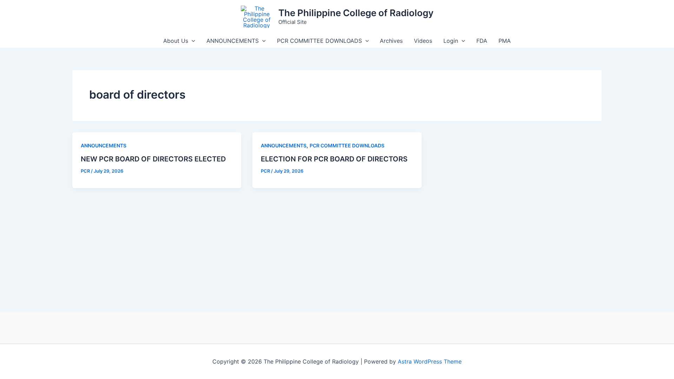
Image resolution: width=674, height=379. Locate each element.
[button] (191, 41)
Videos (423, 40)
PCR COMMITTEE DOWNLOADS (319, 40)
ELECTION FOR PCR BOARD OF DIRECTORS (334, 159)
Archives (391, 40)
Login (450, 40)
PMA (504, 40)
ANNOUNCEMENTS (232, 40)
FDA (481, 40)
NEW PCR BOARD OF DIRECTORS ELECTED (153, 159)
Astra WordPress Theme (430, 361)
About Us (175, 40)
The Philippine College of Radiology (356, 12)
